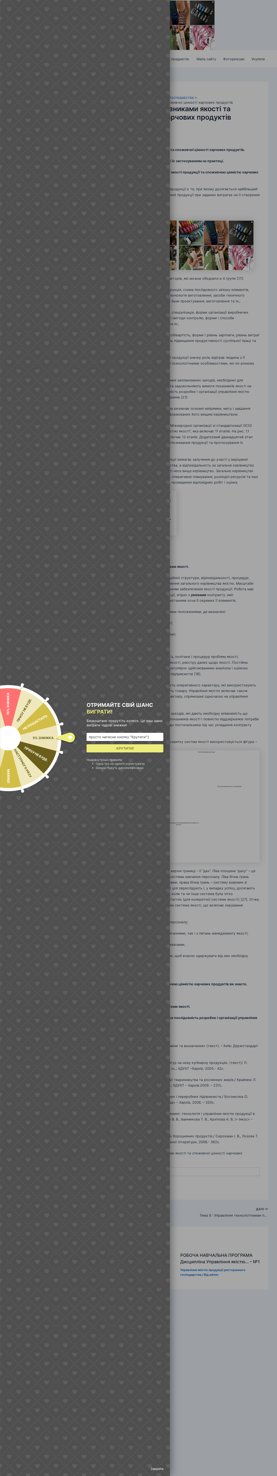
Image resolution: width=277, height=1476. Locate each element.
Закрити (156, 1469)
